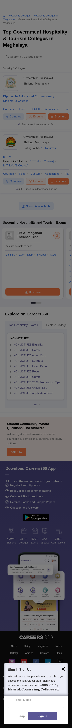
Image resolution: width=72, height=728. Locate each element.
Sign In (42, 716)
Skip (22, 716)
